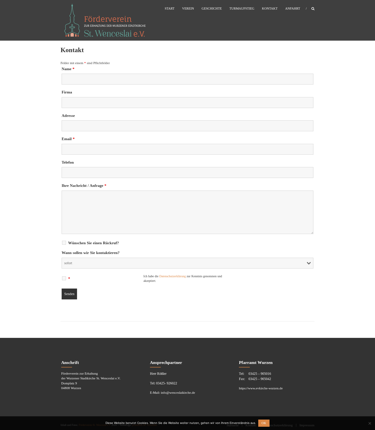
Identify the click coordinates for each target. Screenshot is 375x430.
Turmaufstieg (241, 8)
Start (169, 8)
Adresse (68, 115)
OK (264, 423)
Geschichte (212, 8)
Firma (67, 92)
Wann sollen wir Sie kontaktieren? (91, 253)
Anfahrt (292, 8)
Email (68, 139)
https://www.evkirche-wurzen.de (261, 388)
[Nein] (369, 423)
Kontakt (270, 8)
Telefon (68, 162)
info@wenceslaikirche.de (178, 392)
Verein (188, 8)
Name (68, 69)
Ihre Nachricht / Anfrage (84, 185)
